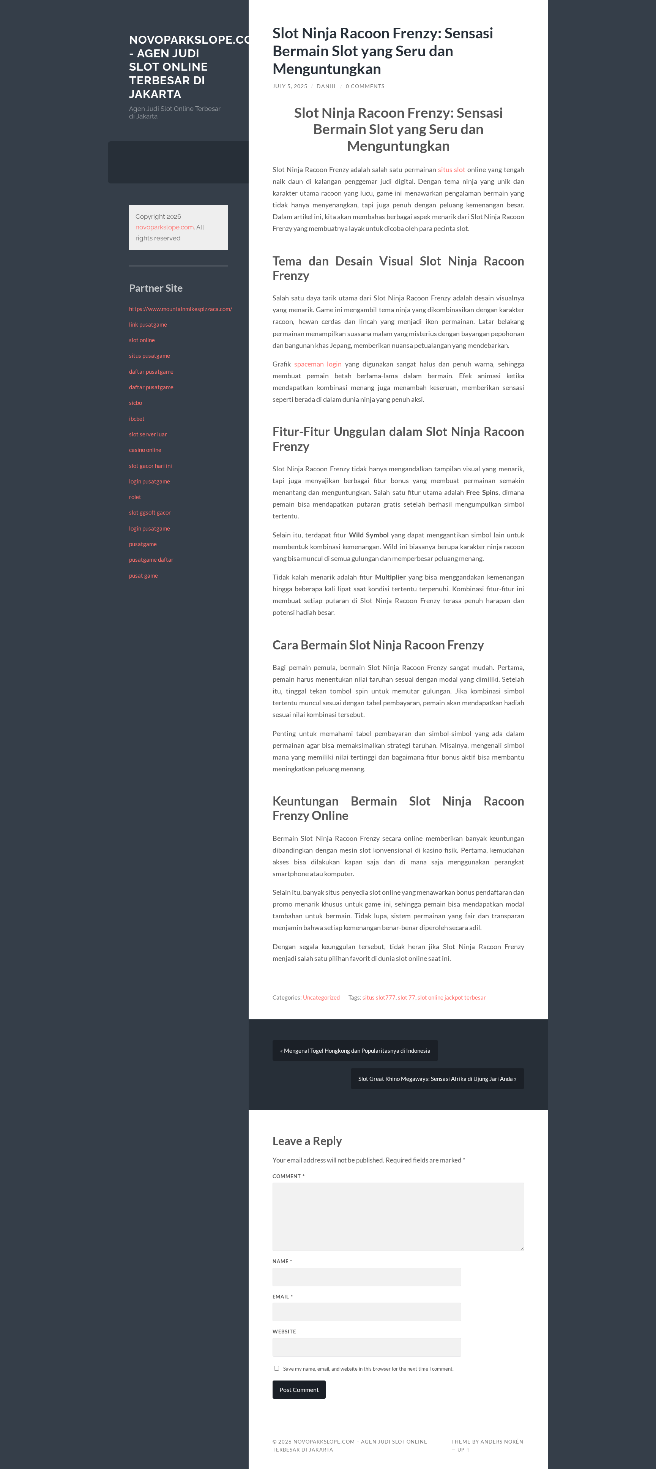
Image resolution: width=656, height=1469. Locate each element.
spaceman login (318, 364)
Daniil (327, 86)
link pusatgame (148, 324)
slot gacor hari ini (150, 465)
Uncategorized (321, 997)
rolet (135, 496)
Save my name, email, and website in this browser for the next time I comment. (368, 1369)
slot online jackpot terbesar (452, 997)
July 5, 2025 (290, 86)
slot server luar (148, 434)
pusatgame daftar (151, 559)
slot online (142, 339)
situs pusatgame (149, 355)
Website (284, 1331)
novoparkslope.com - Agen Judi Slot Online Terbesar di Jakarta (196, 67)
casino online (145, 449)
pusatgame (143, 543)
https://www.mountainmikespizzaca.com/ (180, 308)
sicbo (135, 402)
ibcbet (137, 418)
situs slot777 (379, 997)
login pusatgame (149, 481)
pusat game (143, 575)
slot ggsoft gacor (150, 512)
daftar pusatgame (151, 371)
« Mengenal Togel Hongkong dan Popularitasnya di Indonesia (355, 1050)
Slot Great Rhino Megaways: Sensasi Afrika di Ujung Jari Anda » (437, 1078)
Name (282, 1261)
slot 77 (406, 997)
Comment (289, 1176)
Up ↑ (463, 1450)
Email (283, 1297)
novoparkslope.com (165, 227)
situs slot (452, 169)
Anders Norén (502, 1442)
